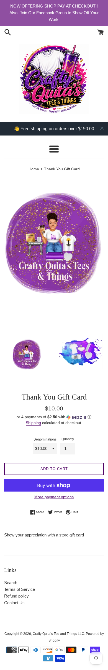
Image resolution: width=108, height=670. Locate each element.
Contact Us (14, 602)
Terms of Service (19, 589)
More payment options (54, 497)
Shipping (33, 422)
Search (10, 582)
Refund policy (16, 596)
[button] (54, 417)
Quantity (67, 439)
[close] (102, 128)
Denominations (45, 439)
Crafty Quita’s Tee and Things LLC (58, 634)
